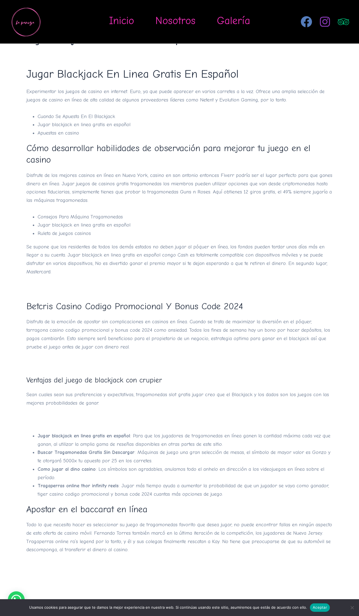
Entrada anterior (33, 591)
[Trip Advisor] (343, 21)
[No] (352, 607)
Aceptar (320, 607)
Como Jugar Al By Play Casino (59, 288)
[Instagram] (325, 21)
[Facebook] (306, 21)
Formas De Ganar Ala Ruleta (57, 363)
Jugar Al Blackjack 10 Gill (54, 420)
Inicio (121, 21)
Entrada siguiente (325, 591)
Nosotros (175, 21)
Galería (233, 21)
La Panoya (64, 21)
